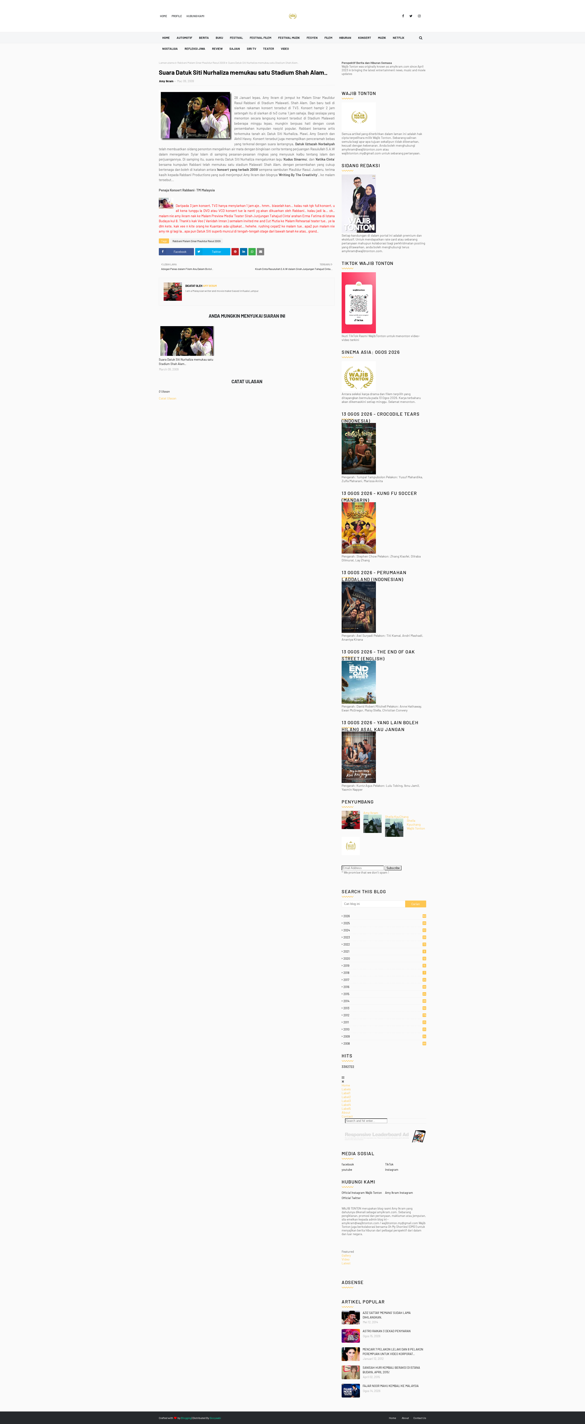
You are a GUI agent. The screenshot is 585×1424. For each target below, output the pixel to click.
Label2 (346, 1097)
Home (163, 16)
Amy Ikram (166, 81)
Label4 (346, 1105)
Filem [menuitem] (328, 38)
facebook (348, 1164)
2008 (384, 1043)
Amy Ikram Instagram (399, 1192)
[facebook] (403, 16)
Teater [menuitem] (268, 48)
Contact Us (419, 1417)
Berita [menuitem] (204, 38)
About (346, 1112)
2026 (384, 916)
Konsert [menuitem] (364, 38)
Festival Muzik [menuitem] (289, 38)
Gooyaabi (215, 1417)
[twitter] (411, 16)
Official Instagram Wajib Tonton (362, 1192)
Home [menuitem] (166, 38)
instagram (391, 1169)
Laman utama (167, 62)
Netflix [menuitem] (398, 38)
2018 (384, 973)
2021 (384, 951)
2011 (384, 1022)
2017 (384, 980)
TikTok (389, 1164)
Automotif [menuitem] (184, 38)
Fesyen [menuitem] (312, 38)
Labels (346, 1089)
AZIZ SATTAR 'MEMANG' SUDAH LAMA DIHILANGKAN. (387, 1315)
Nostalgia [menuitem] (170, 48)
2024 (384, 930)
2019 (384, 965)
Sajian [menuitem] (234, 48)
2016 (384, 987)
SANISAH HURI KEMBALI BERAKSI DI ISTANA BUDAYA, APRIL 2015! (391, 1370)
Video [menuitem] (285, 48)
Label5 (346, 1108)
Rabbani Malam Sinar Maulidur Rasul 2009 (201, 62)
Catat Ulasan (167, 398)
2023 (384, 937)
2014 (384, 1001)
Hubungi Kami (195, 16)
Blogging (186, 1417)
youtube (347, 1169)
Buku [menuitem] (219, 38)
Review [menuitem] (217, 48)
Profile (177, 16)
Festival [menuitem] (236, 38)
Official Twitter (351, 1198)
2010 (384, 1029)
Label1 (346, 1093)
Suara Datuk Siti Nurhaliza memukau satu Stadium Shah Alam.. (186, 362)
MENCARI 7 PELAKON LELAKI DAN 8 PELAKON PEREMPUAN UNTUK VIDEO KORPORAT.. (393, 1351)
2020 (384, 958)
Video (346, 1259)
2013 (384, 1008)
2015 (384, 994)
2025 (384, 923)
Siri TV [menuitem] (251, 48)
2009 (384, 1036)
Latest (346, 1263)
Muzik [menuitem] (382, 38)
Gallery (346, 1255)
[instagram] (418, 16)
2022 (384, 944)
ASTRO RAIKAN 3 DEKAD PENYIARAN (387, 1331)
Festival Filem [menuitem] (260, 38)
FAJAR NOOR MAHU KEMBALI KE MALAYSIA (391, 1386)
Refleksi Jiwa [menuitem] (195, 48)
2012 (384, 1015)
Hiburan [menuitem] (345, 38)
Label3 (346, 1101)
